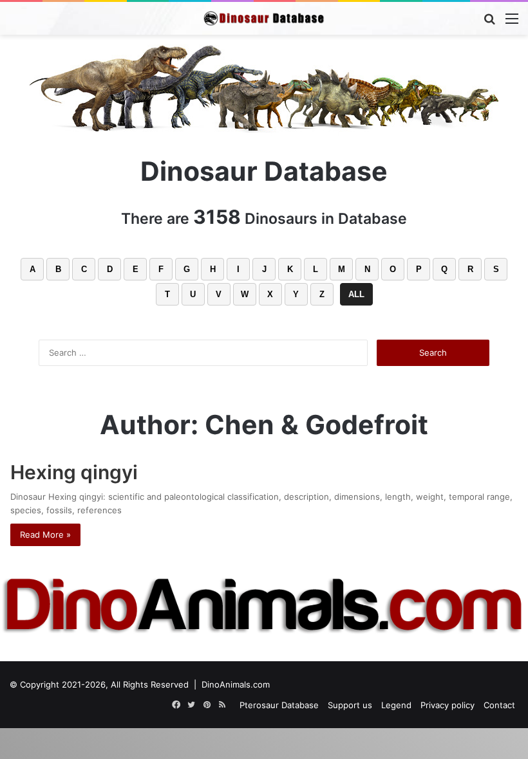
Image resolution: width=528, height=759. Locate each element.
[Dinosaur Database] (264, 18)
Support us (350, 705)
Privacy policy (447, 705)
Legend (396, 705)
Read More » (45, 534)
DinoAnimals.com (236, 684)
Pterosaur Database (279, 705)
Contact (499, 705)
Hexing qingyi (74, 472)
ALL (356, 294)
